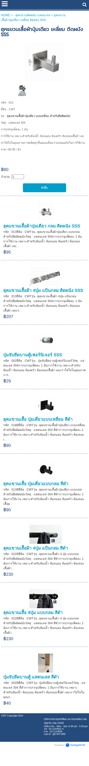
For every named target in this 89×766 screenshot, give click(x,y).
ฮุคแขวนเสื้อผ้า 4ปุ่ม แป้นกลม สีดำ (35, 548)
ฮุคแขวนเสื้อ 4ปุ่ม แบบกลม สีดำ (33, 612)
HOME (5, 15)
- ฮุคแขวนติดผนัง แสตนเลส (31, 15)
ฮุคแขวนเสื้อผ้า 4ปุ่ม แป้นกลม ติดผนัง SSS (43, 290)
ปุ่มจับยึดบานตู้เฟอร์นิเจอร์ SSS (32, 354)
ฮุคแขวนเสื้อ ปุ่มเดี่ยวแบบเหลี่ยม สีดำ (38, 419)
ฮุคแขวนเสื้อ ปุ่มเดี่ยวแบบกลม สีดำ (35, 483)
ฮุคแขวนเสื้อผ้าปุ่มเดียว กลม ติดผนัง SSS (41, 226)
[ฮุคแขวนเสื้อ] (44, 60)
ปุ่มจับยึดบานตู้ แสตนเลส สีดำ (31, 677)
